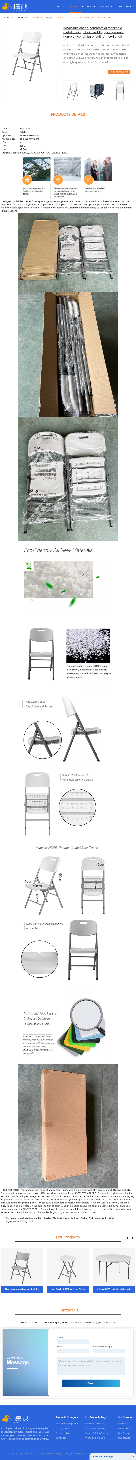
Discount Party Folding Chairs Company (49, 1218)
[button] (127, 1238)
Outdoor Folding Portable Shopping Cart (92, 1218)
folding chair (62, 1428)
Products (75, 6)
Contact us (105, 6)
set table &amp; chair (67, 1423)
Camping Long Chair (17, 1218)
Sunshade (61, 1438)
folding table (63, 1433)
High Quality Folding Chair (20, 1221)
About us (123, 6)
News (90, 6)
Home (60, 6)
